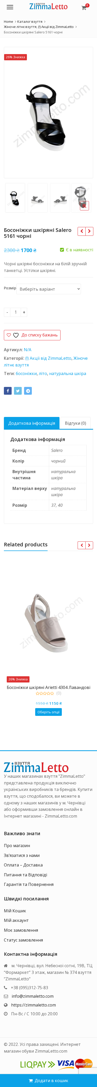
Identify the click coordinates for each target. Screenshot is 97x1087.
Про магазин (17, 845)
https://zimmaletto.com (33, 1005)
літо (43, 373)
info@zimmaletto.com (33, 996)
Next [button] (84, 111)
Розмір (10, 288)
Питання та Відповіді (25, 875)
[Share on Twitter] (18, 391)
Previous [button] (13, 111)
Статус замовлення (23, 940)
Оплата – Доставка (23, 865)
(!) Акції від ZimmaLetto (48, 358)
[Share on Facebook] (8, 391)
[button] (88, 210)
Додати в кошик (51, 1080)
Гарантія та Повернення (29, 884)
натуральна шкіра (67, 373)
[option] (48, 112)
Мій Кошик (15, 911)
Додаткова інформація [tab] (31, 423)
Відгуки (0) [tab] (75, 423)
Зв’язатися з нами (22, 855)
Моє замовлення (21, 930)
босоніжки (26, 373)
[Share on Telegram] (28, 391)
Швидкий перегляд (51, 687)
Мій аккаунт (16, 920)
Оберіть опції (48, 712)
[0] (83, 7)
